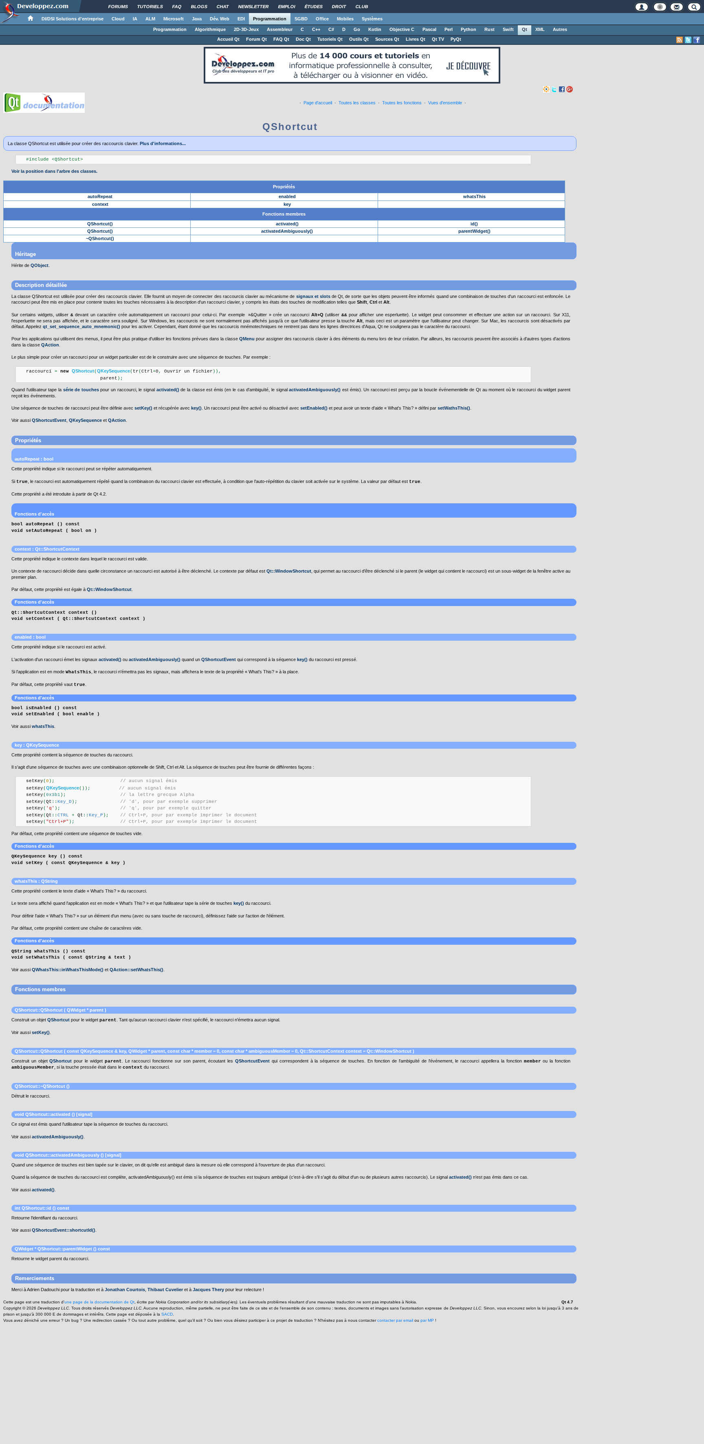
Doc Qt (303, 39)
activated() (287, 223)
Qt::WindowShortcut (288, 571)
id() (474, 223)
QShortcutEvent (49, 420)
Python (468, 29)
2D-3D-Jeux (246, 29)
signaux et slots (313, 296)
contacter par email (395, 1320)
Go (357, 29)
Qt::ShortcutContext (57, 549)
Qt (524, 29)
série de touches (81, 389)
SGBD (301, 18)
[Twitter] (554, 88)
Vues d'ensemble (445, 102)
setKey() (143, 408)
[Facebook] (562, 88)
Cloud (118, 18)
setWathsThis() (454, 408)
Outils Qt (359, 39)
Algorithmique (210, 29)
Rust (489, 29)
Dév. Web (219, 18)
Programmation (269, 18)
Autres (560, 29)
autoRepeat (100, 196)
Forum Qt (256, 39)
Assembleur (280, 29)
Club (362, 6)
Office (322, 18)
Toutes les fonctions (402, 102)
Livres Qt (415, 39)
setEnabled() (314, 408)
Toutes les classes (357, 102)
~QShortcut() (100, 238)
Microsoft (173, 18)
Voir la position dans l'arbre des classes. (54, 171)
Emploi (287, 6)
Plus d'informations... (163, 143)
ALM (150, 18)
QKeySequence (85, 420)
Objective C (401, 29)
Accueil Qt (228, 39)
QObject (39, 265)
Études (313, 6)
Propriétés (284, 186)
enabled (287, 196)
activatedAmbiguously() (287, 231)
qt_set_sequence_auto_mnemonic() (81, 326)
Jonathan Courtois (125, 1289)
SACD (167, 1314)
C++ (316, 29)
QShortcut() (100, 223)
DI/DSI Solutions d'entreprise (72, 18)
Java (197, 18)
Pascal (429, 29)
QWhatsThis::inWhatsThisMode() (67, 969)
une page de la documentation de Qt (99, 1302)
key (287, 204)
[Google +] (569, 88)
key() (196, 408)
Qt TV (438, 39)
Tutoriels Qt (330, 39)
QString (49, 881)
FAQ (177, 6)
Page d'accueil (318, 102)
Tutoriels (150, 6)
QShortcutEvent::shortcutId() (63, 1230)
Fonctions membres (284, 214)
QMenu (247, 338)
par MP (427, 1320)
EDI (241, 18)
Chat (222, 6)
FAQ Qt (281, 39)
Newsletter (253, 6)
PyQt (456, 39)
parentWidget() (474, 231)
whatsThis (474, 196)
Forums (118, 6)
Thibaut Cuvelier (165, 1289)
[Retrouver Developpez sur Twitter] (688, 40)
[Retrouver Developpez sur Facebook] (696, 40)
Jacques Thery (208, 1289)
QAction (50, 344)
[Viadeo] (546, 88)
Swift (508, 29)
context (100, 204)
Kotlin (374, 29)
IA (135, 18)
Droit (339, 6)
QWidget (137, 1051)
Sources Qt (387, 39)
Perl (448, 29)
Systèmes (372, 18)
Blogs (199, 6)
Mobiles (345, 18)
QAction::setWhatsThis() (136, 969)
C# (331, 29)
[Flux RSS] (679, 40)
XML (540, 29)
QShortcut (58, 1019)
